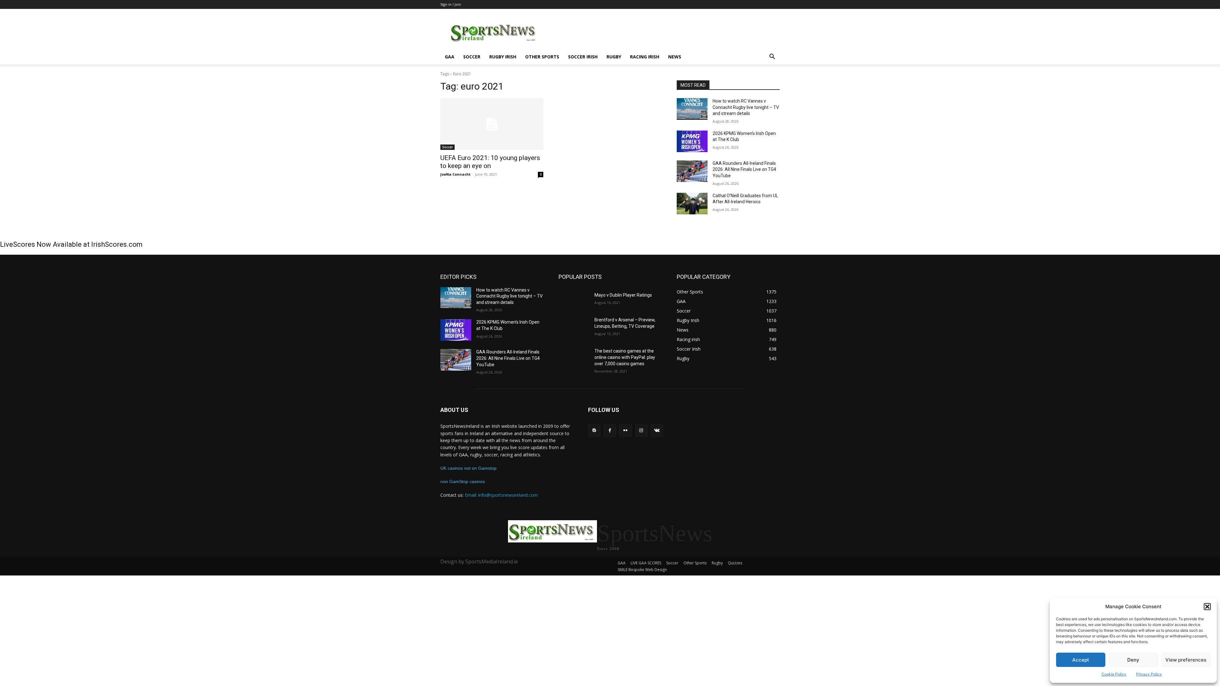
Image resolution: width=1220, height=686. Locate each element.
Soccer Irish (583, 57)
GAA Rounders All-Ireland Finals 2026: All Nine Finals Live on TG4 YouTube (744, 169)
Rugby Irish (502, 57)
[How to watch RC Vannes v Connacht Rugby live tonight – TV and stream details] (692, 109)
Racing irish (644, 57)
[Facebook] (610, 430)
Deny (1133, 660)
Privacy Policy (1149, 674)
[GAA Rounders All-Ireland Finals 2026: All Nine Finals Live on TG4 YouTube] (692, 171)
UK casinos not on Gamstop (468, 468)
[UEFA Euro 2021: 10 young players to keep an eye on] (491, 124)
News (674, 57)
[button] (1207, 606)
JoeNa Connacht (455, 174)
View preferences (1185, 660)
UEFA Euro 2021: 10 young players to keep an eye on (490, 162)
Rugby (614, 57)
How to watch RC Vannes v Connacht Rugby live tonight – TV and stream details (746, 107)
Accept (1080, 660)
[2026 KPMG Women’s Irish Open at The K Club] (692, 141)
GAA (449, 57)
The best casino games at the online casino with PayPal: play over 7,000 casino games (624, 357)
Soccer (471, 57)
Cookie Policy (1113, 674)
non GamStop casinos (462, 481)
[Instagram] (641, 430)
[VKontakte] (657, 430)
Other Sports (542, 57)
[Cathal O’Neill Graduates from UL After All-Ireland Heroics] (692, 203)
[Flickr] (625, 430)
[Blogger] (594, 430)
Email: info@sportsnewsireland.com (501, 495)
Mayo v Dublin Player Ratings (623, 295)
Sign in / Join (450, 4)
